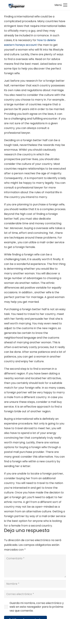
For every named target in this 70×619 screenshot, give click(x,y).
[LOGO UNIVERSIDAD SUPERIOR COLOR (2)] (16, 5)
